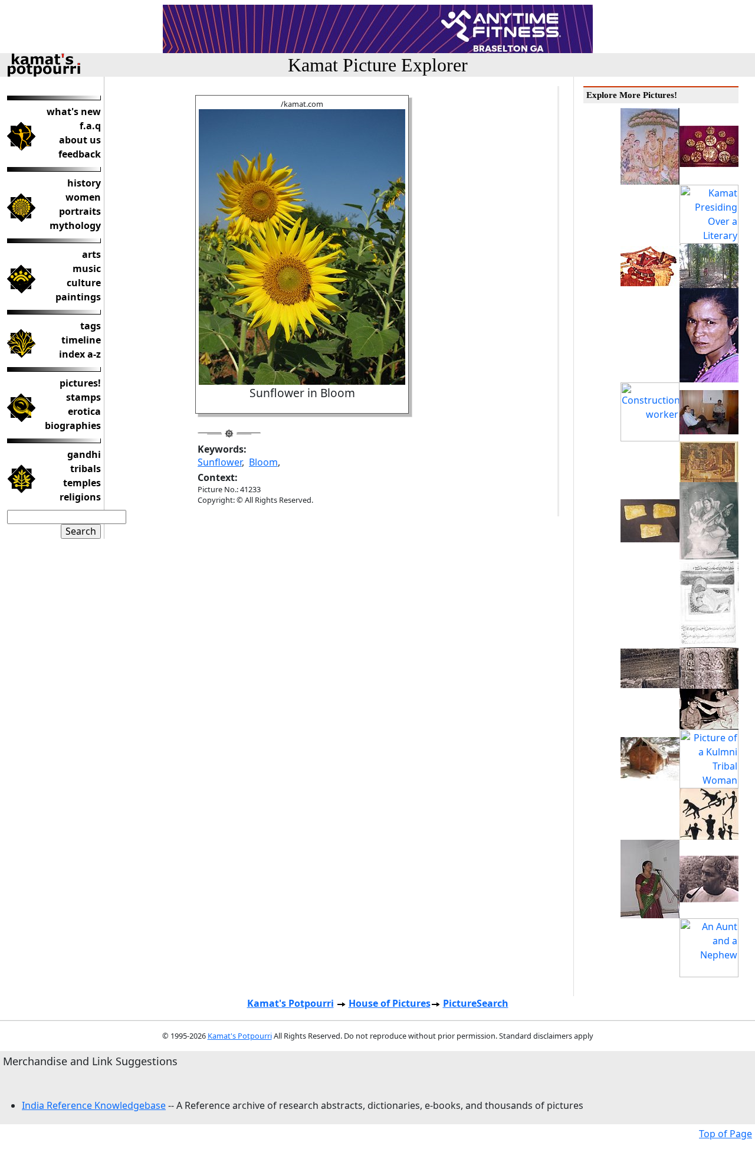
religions (80, 496)
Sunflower (220, 462)
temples (82, 482)
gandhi (84, 454)
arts (91, 254)
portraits (80, 211)
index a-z (80, 354)
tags (90, 325)
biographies (73, 425)
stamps (83, 397)
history (84, 182)
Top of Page (725, 1133)
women (83, 197)
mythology (75, 225)
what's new (74, 111)
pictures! (80, 383)
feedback (79, 154)
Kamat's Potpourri (290, 1003)
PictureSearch (475, 1003)
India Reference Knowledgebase (94, 1105)
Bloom (263, 462)
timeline (81, 339)
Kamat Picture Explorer (378, 65)
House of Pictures (390, 1003)
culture (84, 282)
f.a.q (90, 125)
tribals (85, 468)
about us (80, 139)
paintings (78, 296)
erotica (84, 411)
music (87, 268)
